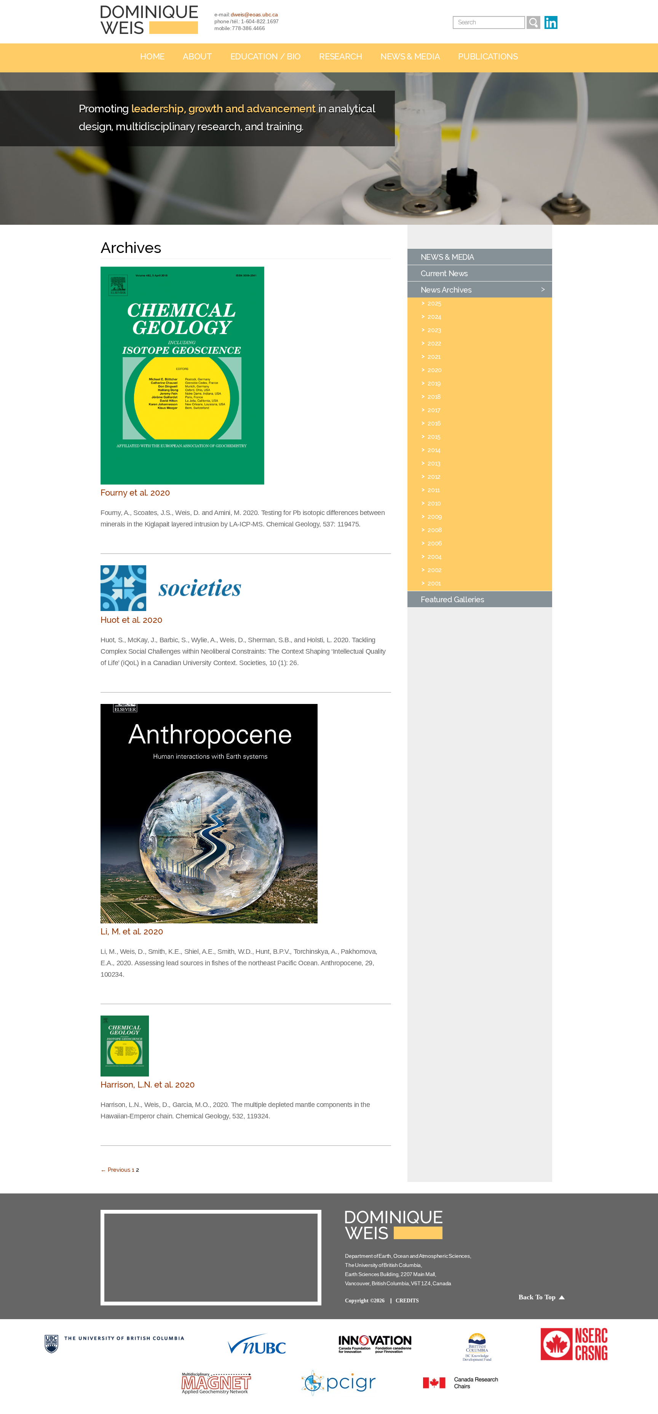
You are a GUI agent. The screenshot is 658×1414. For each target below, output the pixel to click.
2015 (434, 436)
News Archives (446, 290)
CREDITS (407, 1301)
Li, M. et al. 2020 (132, 931)
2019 (434, 383)
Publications (487, 56)
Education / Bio (265, 56)
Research (340, 56)
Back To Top (537, 1297)
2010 (434, 503)
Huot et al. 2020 (132, 620)
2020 (434, 369)
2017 (434, 409)
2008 (435, 529)
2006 (435, 543)
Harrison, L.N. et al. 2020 (148, 1084)
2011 (433, 489)
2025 (434, 303)
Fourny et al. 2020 (135, 492)
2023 (434, 329)
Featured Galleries (452, 599)
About (197, 56)
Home (152, 56)
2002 (434, 569)
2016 (434, 423)
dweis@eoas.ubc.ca (254, 14)
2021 (434, 356)
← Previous (115, 1169)
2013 (434, 463)
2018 (434, 396)
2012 (434, 476)
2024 (434, 316)
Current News (444, 273)
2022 (434, 343)
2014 (434, 449)
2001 (434, 583)
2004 (434, 556)
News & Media (410, 56)
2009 (434, 516)
